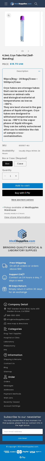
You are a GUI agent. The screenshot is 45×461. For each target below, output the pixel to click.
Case (20, 163)
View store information (17, 217)
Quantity (7, 170)
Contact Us (9, 363)
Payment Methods (12, 394)
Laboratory (9, 341)
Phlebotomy (9, 346)
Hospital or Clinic (12, 337)
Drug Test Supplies (12, 333)
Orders (7, 381)
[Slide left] (16, 51)
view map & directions (17, 323)
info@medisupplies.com (18, 319)
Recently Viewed (12, 402)
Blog (6, 367)
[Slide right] (28, 51)
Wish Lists (8, 398)
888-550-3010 (13, 315)
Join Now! (22, 438)
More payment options (22, 200)
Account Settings (12, 406)
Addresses (9, 389)
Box (7, 163)
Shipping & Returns (12, 359)
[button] (6, 3)
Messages (8, 385)
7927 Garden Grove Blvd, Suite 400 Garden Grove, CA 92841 (23, 310)
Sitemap (8, 371)
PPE (5, 350)
